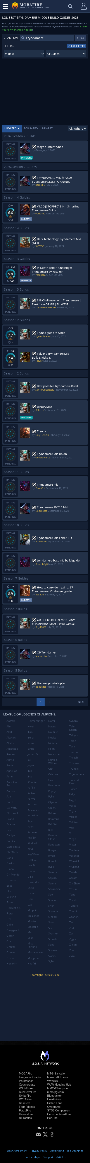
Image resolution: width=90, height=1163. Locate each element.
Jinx (30, 776)
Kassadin (33, 810)
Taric (72, 746)
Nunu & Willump (53, 761)
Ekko (9, 885)
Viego (72, 839)
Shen (51, 905)
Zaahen (73, 917)
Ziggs (72, 939)
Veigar (73, 817)
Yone (72, 894)
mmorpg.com (55, 1092)
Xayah (73, 872)
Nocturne (54, 754)
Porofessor (26, 1081)
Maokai (32, 921)
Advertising (57, 1151)
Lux (30, 904)
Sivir (51, 928)
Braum (11, 824)
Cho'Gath (12, 852)
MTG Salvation (56, 1073)
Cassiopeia (13, 847)
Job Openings (75, 1151)
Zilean (73, 944)
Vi (70, 833)
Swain (51, 956)
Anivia (10, 760)
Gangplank (13, 930)
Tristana (74, 763)
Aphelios (12, 771)
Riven (51, 855)
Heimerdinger (36, 721)
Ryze (51, 867)
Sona (51, 944)
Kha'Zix (32, 837)
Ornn (51, 780)
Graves (11, 952)
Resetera (24, 1103)
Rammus (53, 819)
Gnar (10, 941)
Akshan (11, 737)
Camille (11, 841)
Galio (10, 924)
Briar (10, 830)
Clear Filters (76, 46)
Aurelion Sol (12, 783)
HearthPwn (54, 1099)
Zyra (72, 956)
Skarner (53, 933)
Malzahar (33, 915)
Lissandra (33, 882)
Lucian (31, 893)
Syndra (73, 721)
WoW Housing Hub (59, 1084)
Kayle (31, 821)
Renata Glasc (52, 837)
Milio (30, 938)
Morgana (33, 958)
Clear (80, 38)
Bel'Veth (12, 808)
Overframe (54, 1106)
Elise (9, 891)
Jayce (31, 765)
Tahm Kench (73, 728)
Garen (10, 935)
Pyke (51, 796)
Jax (29, 760)
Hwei (31, 726)
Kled (30, 849)
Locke (31, 888)
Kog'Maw (33, 854)
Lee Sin (32, 865)
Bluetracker (54, 1095)
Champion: (11, 38)
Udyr (72, 794)
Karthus (32, 804)
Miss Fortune (32, 945)
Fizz (9, 919)
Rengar (52, 850)
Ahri (9, 726)
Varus (72, 805)
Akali (9, 732)
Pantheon (54, 785)
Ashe (10, 776)
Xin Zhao (74, 883)
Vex (71, 828)
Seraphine (54, 889)
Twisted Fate (74, 781)
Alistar (10, 743)
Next (81, 702)
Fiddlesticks (14, 908)
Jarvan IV (33, 754)
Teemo (73, 752)
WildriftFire (26, 1088)
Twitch (73, 789)
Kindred (32, 843)
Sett (50, 894)
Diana (10, 869)
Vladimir (74, 850)
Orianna (53, 774)
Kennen (32, 832)
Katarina (33, 815)
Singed (52, 917)
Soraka (52, 950)
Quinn (51, 808)
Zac (71, 922)
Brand (10, 819)
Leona (31, 871)
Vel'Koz (73, 822)
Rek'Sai (52, 824)
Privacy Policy (39, 1151)
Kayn (30, 826)
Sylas (51, 961)
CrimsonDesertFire (59, 1114)
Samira (52, 872)
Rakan (52, 813)
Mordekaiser (35, 952)
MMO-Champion (57, 1088)
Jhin (30, 771)
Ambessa (12, 748)
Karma (32, 798)
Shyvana (53, 911)
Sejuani (52, 878)
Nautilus (53, 732)
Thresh (73, 757)
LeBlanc (32, 860)
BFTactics (25, 1118)
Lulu (30, 899)
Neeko (52, 737)
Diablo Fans (54, 1103)
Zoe (71, 950)
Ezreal (10, 902)
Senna (52, 883)
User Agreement (17, 1151)
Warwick (74, 861)
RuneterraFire (27, 1092)
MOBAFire (25, 1073)
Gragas (11, 947)
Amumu (11, 754)
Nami (51, 721)
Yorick (73, 900)
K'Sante (32, 782)
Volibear (74, 855)
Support (48, 1157)
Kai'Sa (31, 787)
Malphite (33, 910)
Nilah (51, 748)
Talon (72, 741)
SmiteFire (25, 1095)
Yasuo (73, 889)
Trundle (74, 768)
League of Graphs (30, 1077)
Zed (71, 928)
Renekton (54, 844)
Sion (51, 922)
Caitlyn (11, 835)
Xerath (73, 878)
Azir (9, 796)
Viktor (72, 844)
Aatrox (11, 721)
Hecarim (12, 963)
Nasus (52, 726)
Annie (10, 765)
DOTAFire (25, 1099)
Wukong (74, 867)
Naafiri (32, 963)
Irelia (31, 737)
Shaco (52, 900)
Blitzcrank (13, 813)
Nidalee (53, 743)
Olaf (50, 768)
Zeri (71, 933)
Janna (31, 748)
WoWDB (52, 1081)
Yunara (73, 905)
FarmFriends (27, 1106)
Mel (30, 932)
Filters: (9, 46)
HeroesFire (26, 1114)
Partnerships (32, 1157)
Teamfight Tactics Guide (45, 975)
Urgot (72, 800)
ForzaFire (25, 1110)
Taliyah (73, 735)
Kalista (32, 793)
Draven (11, 880)
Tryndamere (76, 774)
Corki (10, 858)
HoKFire (52, 1118)
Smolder (53, 939)
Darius (11, 863)
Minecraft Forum (57, 1077)
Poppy (52, 791)
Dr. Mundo (13, 874)
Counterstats (27, 1084)
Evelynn (11, 897)
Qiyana (52, 802)
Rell (50, 830)
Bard (9, 802)
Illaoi (30, 732)
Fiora (10, 913)
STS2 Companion (58, 1110)
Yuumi (73, 911)
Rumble (52, 861)
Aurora (11, 791)
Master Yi (33, 927)
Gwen (10, 958)
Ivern (31, 743)
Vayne (73, 811)
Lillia (30, 877)
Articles (61, 1157)
